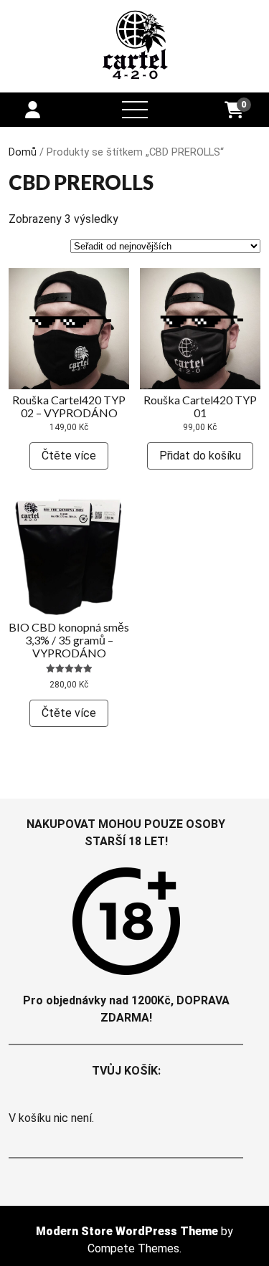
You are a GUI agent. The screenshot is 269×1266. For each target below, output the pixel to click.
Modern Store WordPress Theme (127, 1231)
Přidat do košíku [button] (200, 455)
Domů (23, 152)
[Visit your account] (32, 110)
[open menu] (134, 109)
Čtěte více (69, 455)
